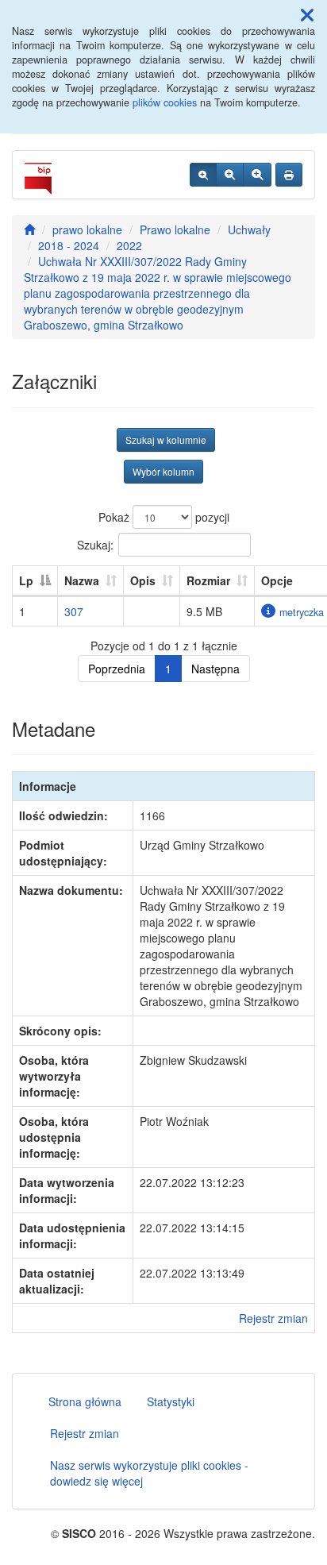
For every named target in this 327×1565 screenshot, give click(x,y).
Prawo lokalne (175, 229)
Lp (26, 580)
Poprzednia (116, 668)
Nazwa (81, 580)
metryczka (301, 612)
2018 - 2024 (68, 245)
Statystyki (170, 1401)
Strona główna (84, 1401)
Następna (215, 668)
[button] (307, 14)
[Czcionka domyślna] (203, 175)
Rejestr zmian (273, 1318)
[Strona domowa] (29, 229)
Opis (143, 580)
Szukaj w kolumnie (165, 439)
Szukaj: (95, 544)
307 (73, 611)
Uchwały (249, 229)
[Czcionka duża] (257, 175)
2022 (129, 245)
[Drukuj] (288, 175)
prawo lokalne (87, 229)
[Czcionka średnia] (230, 175)
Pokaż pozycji (163, 517)
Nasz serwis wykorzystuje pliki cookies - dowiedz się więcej (149, 1473)
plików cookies (165, 102)
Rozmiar (208, 580)
